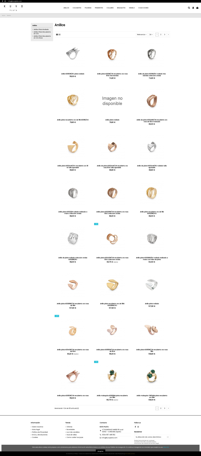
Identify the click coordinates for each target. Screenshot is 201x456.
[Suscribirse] (168, 437)
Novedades (71, 430)
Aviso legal (36, 430)
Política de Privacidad (40, 432)
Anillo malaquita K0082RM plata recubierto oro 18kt (112, 396)
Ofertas (69, 427)
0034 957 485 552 (108, 435)
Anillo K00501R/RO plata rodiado (72, 74)
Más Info (166, 447)
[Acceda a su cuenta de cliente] (193, 8)
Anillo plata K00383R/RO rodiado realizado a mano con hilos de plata (152, 259)
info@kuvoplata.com (15, 1)
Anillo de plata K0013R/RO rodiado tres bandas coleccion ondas (152, 75)
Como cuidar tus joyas (75, 437)
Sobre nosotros (37, 427)
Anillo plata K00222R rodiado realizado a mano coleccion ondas (72, 213)
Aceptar (100, 451)
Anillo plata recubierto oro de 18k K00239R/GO (152, 213)
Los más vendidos (73, 432)
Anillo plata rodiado (112, 120)
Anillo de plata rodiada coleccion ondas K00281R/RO (72, 259)
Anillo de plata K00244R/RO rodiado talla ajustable (152, 167)
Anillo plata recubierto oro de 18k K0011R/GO (73, 120)
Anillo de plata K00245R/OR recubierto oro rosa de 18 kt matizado (152, 121)
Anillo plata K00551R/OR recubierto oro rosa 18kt (152, 350)
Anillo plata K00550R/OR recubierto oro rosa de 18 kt (112, 350)
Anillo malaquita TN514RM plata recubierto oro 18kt (152, 396)
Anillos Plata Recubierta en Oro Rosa (42, 37)
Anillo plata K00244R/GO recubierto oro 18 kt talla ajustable (72, 167)
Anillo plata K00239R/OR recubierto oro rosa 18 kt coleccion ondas (112, 213)
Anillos (34, 25)
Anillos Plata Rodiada (41, 29)
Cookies (35, 437)
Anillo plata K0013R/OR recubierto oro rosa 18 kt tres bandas (112, 75)
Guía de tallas (72, 435)
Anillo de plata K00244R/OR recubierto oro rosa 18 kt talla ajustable (112, 167)
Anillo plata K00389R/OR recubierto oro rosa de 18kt (73, 304)
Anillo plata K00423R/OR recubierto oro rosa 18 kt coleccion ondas (112, 259)
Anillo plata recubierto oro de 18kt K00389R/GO (112, 304)
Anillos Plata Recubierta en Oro (42, 33)
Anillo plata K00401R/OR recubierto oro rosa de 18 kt (73, 350)
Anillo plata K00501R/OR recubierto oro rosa (73, 396)
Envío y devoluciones (39, 435)
